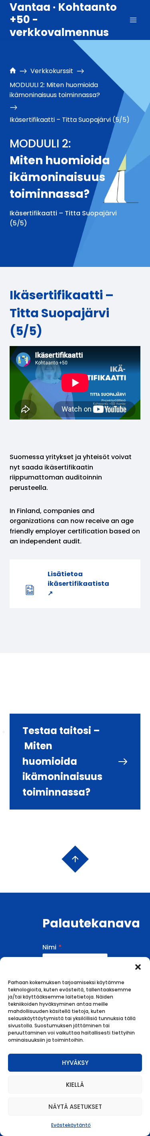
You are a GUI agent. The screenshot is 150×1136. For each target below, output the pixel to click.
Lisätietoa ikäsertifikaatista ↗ (78, 583)
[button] (138, 967)
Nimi (52, 947)
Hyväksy (75, 1062)
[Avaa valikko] (133, 20)
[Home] (13, 71)
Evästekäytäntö (71, 1125)
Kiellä (75, 1084)
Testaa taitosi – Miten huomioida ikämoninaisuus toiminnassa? (62, 761)
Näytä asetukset (75, 1106)
